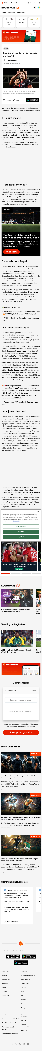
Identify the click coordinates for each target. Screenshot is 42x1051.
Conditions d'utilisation (9, 1023)
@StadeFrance (7, 395)
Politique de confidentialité (11, 1019)
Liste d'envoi (25, 983)
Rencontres (21, 13)
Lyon (33, 428)
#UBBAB (8, 314)
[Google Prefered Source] (31, 100)
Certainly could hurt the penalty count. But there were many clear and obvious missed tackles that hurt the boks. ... (16, 910)
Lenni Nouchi (22, 351)
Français (24, 1008)
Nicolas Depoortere (15, 370)
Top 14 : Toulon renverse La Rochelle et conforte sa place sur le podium (19, 565)
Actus (4, 13)
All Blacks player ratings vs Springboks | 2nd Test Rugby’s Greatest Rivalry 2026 (16, 895)
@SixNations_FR (26, 390)
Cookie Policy (16, 521)
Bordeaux (24, 443)
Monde (23, 1000)
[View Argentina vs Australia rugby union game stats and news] (34, 22)
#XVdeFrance (18, 388)
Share (17, 100)
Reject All (21, 532)
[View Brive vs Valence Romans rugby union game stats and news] (9, 22)
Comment (8, 100)
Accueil (4, 975)
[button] (21, 771)
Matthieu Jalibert (8, 372)
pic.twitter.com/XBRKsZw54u (13, 398)
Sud (22, 996)
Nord (22, 991)
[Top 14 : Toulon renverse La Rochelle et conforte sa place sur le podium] (19, 550)
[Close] (38, 512)
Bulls (30, 273)
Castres (21, 266)
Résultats (11, 13)
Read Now (11, 251)
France (35, 292)
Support (23, 1021)
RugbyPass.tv (25, 979)
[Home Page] (10, 7)
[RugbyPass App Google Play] (29, 956)
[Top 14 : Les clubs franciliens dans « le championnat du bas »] (21, 219)
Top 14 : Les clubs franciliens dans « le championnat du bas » (21, 236)
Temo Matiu (19, 356)
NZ (22, 1004)
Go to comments (11, 921)
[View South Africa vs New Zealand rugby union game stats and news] (21, 22)
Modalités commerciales (10, 1033)
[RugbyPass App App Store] (13, 956)
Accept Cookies (21, 537)
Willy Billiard (12, 60)
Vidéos (4, 992)
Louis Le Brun (10, 292)
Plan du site (6, 996)
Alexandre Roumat (15, 348)
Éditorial (24, 1031)
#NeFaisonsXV (19, 395)
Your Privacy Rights (21, 526)
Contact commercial (25, 1026)
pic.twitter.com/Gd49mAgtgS (24, 314)
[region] (21, 525)
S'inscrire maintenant (28, 975)
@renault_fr (31, 395)
